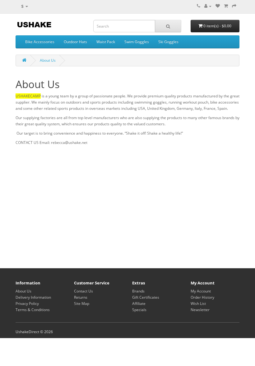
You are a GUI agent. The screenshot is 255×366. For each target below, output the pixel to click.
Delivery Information (33, 297)
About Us (48, 60)
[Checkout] (234, 6)
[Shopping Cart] (226, 6)
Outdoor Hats (75, 41)
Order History (202, 297)
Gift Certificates (145, 297)
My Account (201, 291)
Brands (138, 291)
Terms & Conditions (33, 309)
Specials (139, 309)
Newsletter (200, 309)
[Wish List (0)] (218, 6)
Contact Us (83, 291)
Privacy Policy (27, 303)
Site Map (81, 303)
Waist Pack (105, 41)
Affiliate (139, 303)
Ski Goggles (168, 41)
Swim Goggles (136, 41)
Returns (80, 297)
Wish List (198, 303)
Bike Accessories (39, 41)
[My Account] (207, 6)
